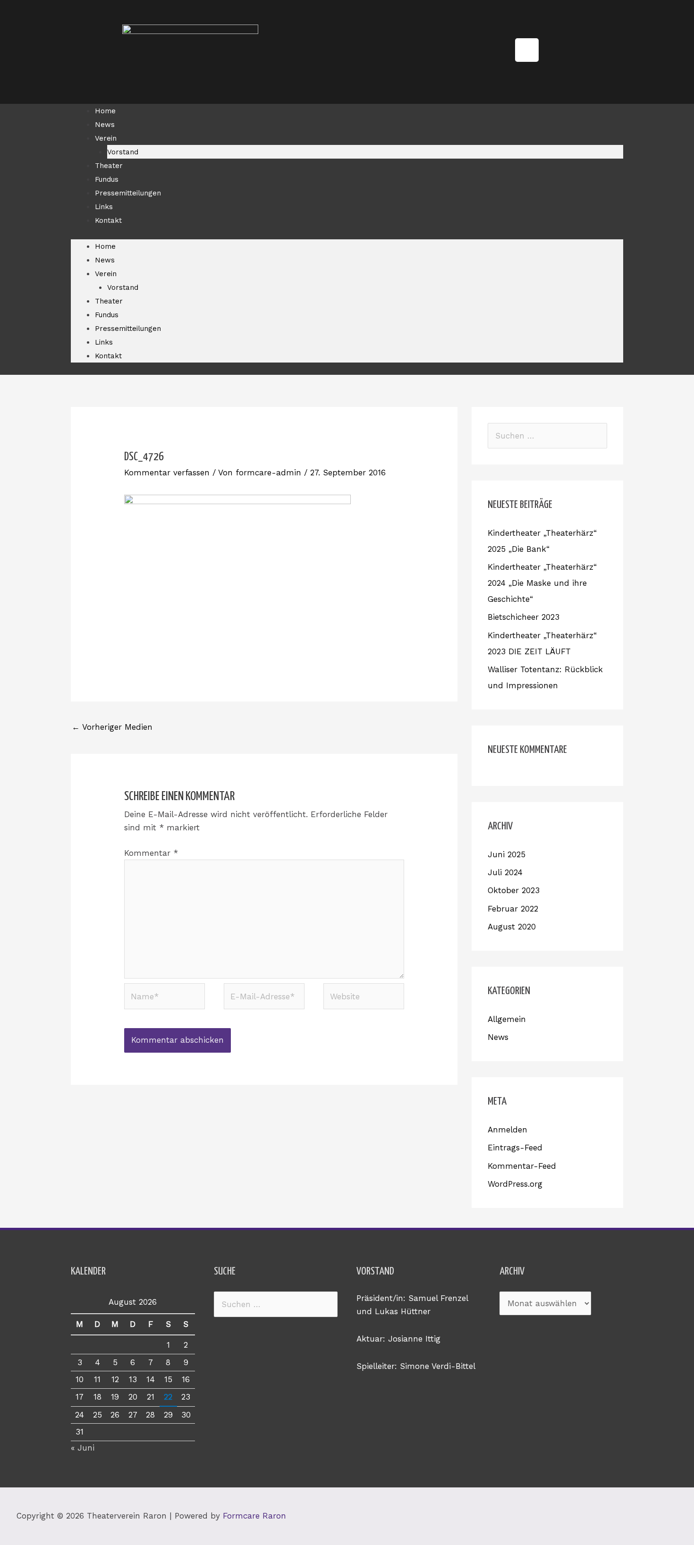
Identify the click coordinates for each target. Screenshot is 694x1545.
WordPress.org (515, 1184)
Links (104, 207)
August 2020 (512, 926)
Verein (106, 138)
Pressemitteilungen (128, 193)
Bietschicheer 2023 (523, 617)
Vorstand (122, 152)
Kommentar (151, 853)
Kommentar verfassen (167, 472)
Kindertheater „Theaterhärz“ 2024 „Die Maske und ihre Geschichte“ (542, 583)
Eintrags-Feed (515, 1147)
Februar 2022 (513, 908)
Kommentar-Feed (522, 1166)
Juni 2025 (506, 854)
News (105, 124)
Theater (109, 165)
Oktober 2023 (514, 890)
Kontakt (108, 220)
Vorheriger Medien (112, 727)
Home (105, 111)
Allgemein (507, 1019)
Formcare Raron (254, 1515)
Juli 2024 (505, 872)
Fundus (106, 179)
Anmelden (507, 1129)
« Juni (82, 1447)
